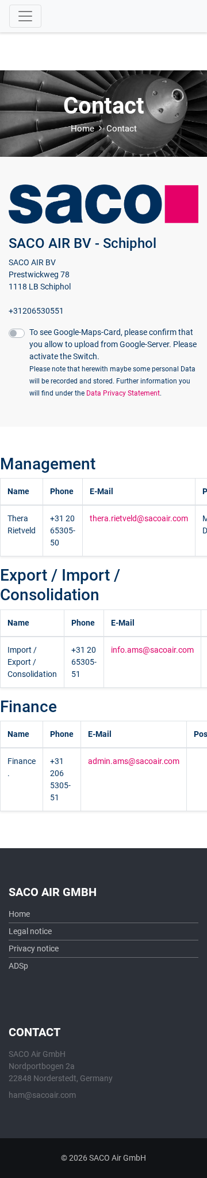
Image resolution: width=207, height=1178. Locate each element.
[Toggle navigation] (25, 16)
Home (82, 128)
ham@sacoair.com (42, 1095)
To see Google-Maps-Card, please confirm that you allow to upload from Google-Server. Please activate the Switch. (113, 362)
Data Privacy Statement (123, 393)
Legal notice (30, 931)
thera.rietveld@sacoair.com (139, 518)
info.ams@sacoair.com (152, 649)
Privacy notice (34, 948)
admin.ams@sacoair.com (133, 761)
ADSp (18, 965)
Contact (121, 128)
